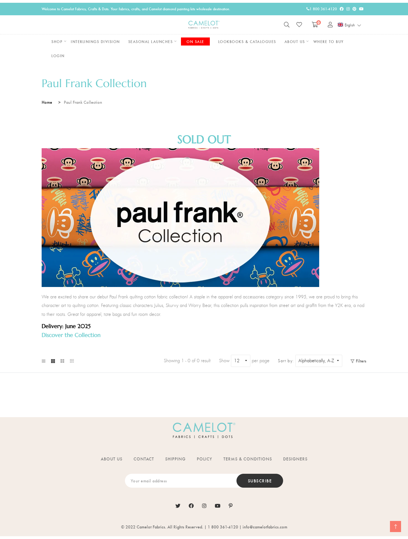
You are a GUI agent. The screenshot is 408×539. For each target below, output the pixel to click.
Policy (204, 459)
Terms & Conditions (247, 459)
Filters (361, 361)
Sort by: (286, 361)
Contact (144, 459)
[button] (349, 25)
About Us (111, 459)
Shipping (175, 459)
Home (47, 102)
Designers (295, 459)
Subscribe (260, 480)
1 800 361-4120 (323, 8)
